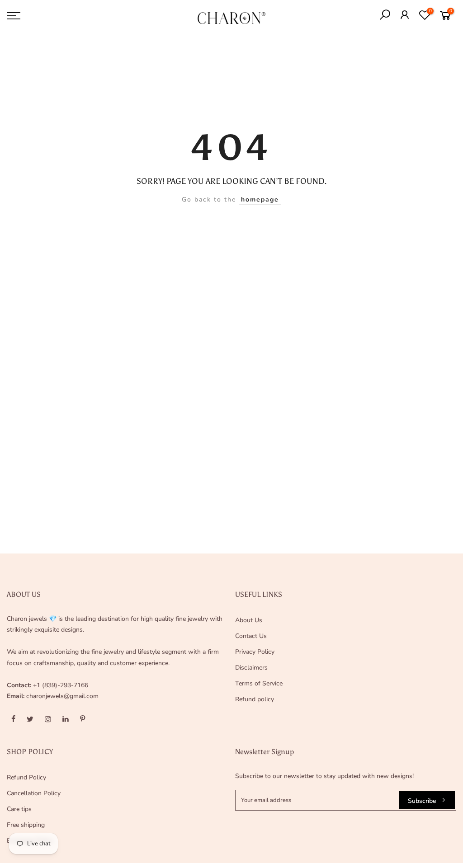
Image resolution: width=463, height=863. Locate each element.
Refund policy (254, 699)
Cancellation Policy (34, 793)
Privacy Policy (254, 651)
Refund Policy (26, 777)
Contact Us (251, 636)
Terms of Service (259, 683)
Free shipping (26, 825)
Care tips (19, 809)
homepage (260, 199)
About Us (248, 620)
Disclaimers (251, 667)
